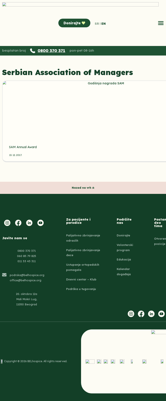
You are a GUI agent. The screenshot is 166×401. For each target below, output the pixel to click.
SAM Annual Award (23, 147)
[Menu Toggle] (161, 23)
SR (97, 23)
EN (103, 23)
